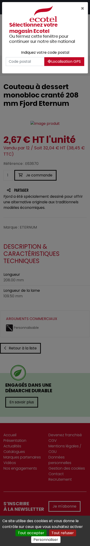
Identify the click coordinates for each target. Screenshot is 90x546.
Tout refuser (62, 533)
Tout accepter (31, 533)
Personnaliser (45, 539)
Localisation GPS (66, 61)
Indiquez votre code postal (45, 52)
